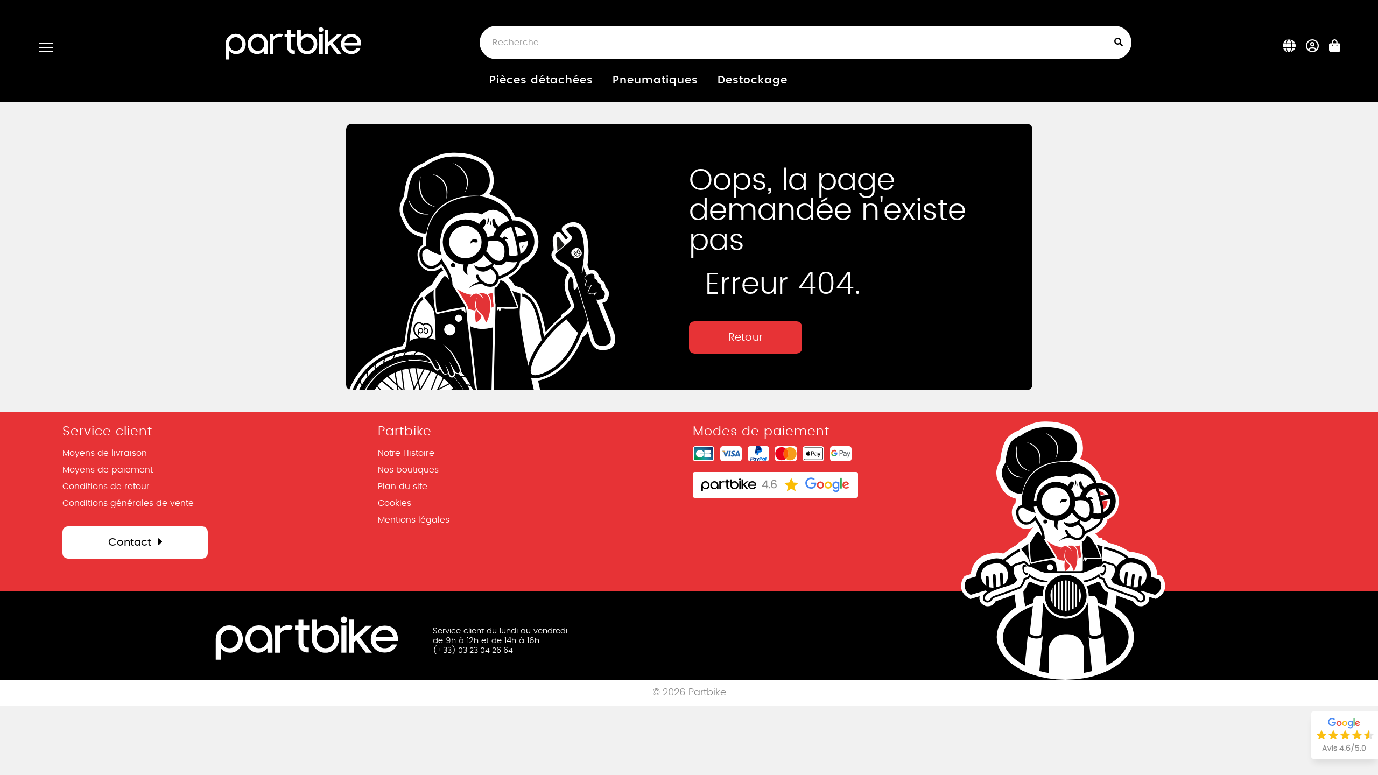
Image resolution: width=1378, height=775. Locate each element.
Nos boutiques (408, 470)
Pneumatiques (655, 80)
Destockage (753, 80)
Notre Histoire (406, 453)
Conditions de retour (106, 486)
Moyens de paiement (107, 470)
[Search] (1120, 42)
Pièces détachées (541, 80)
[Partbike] (293, 42)
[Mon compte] (1312, 48)
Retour (745, 337)
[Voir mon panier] (1335, 49)
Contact (129, 542)
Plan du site (402, 486)
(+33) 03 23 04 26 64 (473, 650)
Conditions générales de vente (128, 503)
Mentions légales (413, 520)
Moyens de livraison (104, 453)
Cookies (394, 503)
